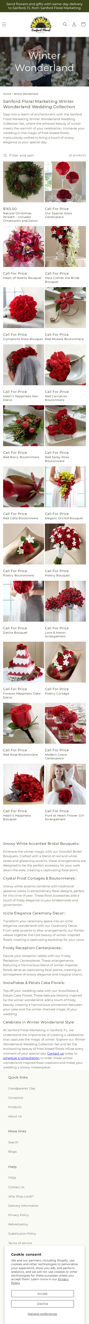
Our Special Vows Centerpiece (58, 215)
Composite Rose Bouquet (23, 339)
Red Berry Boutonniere (21, 457)
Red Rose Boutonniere (20, 754)
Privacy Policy (18, 1215)
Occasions (15, 1098)
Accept (42, 1294)
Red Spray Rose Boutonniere (57, 459)
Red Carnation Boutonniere (56, 398)
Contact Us (16, 1187)
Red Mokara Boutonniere (64, 339)
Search (13, 1142)
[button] (65, 24)
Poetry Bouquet (57, 575)
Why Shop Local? (21, 1196)
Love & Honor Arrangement (55, 634)
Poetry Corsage (57, 693)
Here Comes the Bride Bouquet (62, 279)
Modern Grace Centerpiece (56, 756)
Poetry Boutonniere (18, 575)
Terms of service (20, 1243)
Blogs (12, 1151)
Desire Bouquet (15, 632)
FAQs (12, 1177)
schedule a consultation (21, 1058)
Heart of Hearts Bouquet (22, 278)
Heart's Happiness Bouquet (17, 817)
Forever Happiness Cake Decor (22, 695)
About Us (15, 1116)
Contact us (55, 1053)
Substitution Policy (22, 1233)
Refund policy (18, 1224)
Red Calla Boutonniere (20, 518)
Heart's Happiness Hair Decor (20, 398)
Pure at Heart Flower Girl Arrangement (64, 817)
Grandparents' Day (21, 1088)
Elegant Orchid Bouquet (64, 518)
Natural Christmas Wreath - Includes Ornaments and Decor (20, 217)
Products (15, 1107)
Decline (42, 1304)
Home (7, 93)
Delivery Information (23, 1206)
